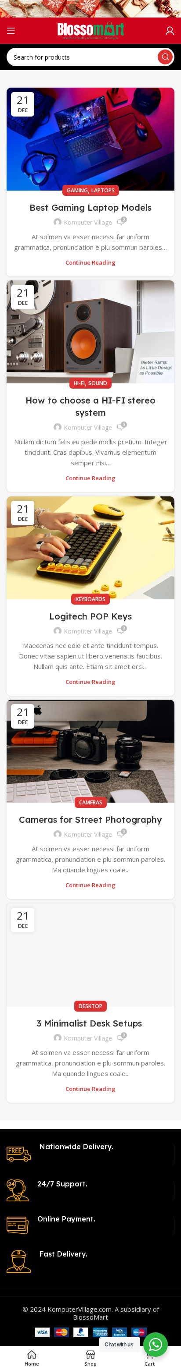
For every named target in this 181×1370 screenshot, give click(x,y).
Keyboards (90, 599)
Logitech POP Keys (90, 616)
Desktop (90, 1006)
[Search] (165, 57)
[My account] (170, 30)
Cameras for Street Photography (90, 819)
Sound (97, 383)
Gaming (77, 190)
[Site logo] (91, 29)
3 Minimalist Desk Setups (90, 1023)
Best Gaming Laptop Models (90, 207)
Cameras (90, 802)
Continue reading (90, 263)
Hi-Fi (79, 383)
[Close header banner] (170, 9)
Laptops (103, 190)
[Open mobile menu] (11, 30)
